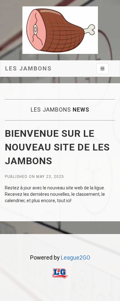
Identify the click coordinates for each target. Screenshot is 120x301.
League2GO (75, 257)
